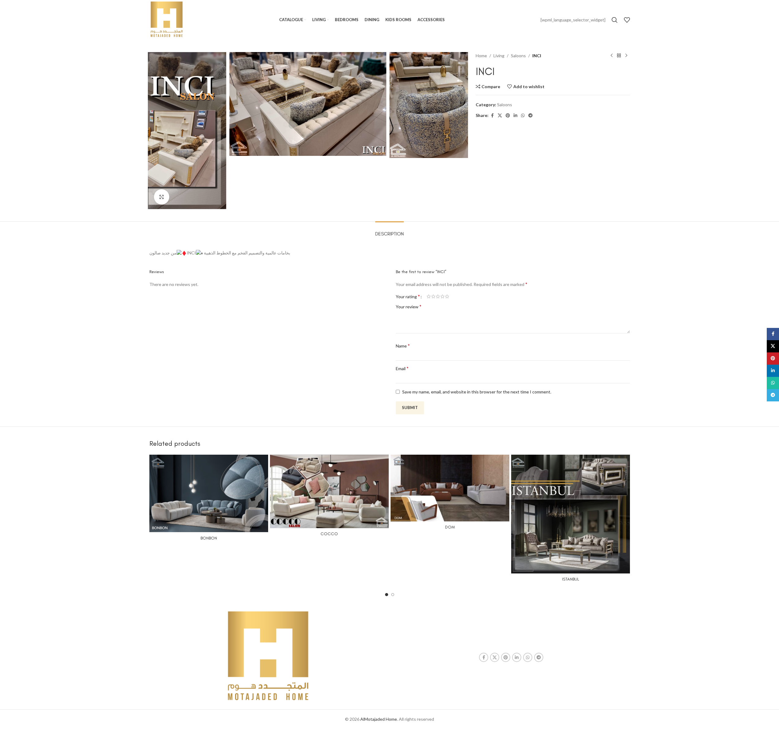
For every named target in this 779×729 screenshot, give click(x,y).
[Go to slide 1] (386, 594)
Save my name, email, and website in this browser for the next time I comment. (476, 391)
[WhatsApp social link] (522, 115)
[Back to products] (619, 55)
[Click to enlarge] (161, 197)
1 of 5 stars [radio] (428, 296)
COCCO (329, 533)
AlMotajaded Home (378, 719)
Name (403, 345)
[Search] (615, 20)
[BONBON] (208, 493)
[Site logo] (166, 19)
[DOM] (450, 488)
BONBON (208, 538)
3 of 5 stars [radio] (438, 296)
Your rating (408, 296)
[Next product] (626, 55)
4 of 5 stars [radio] (442, 296)
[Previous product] (611, 55)
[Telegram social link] (530, 115)
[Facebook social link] (492, 115)
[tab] (389, 230)
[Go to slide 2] (392, 594)
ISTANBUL (570, 579)
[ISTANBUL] (570, 514)
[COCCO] (329, 491)
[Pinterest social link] (508, 115)
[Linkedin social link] (515, 115)
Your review (408, 306)
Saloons (518, 55)
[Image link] (268, 656)
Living (498, 55)
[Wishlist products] (627, 20)
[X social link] (500, 115)
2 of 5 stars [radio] (433, 296)
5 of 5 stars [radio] (447, 296)
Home (481, 55)
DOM (450, 527)
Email (402, 368)
